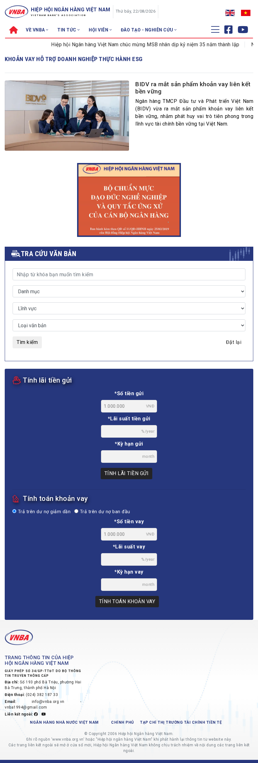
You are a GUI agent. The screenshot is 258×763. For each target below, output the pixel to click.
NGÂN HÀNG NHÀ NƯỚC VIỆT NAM (64, 722)
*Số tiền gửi (129, 393)
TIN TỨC (67, 29)
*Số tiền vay (129, 522)
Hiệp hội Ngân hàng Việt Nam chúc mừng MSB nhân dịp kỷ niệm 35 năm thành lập (137, 45)
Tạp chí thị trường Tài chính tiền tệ (181, 722)
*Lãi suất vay (129, 547)
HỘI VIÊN (99, 29)
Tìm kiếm (27, 342)
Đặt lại (234, 342)
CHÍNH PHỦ (122, 722)
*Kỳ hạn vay (129, 572)
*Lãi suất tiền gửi (129, 419)
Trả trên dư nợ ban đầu (104, 511)
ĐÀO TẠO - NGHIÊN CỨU (148, 29)
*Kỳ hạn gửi (129, 444)
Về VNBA (36, 29)
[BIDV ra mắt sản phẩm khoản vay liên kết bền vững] (67, 117)
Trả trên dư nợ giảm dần (43, 511)
